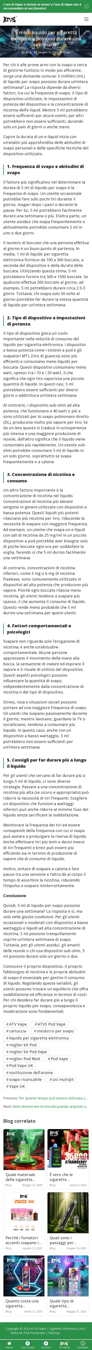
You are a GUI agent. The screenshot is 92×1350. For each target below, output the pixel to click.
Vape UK (17, 1086)
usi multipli (63, 1079)
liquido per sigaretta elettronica (39, 1038)
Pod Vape (59, 1058)
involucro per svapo (55, 1030)
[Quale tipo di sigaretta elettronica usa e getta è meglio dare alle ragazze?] (68, 1275)
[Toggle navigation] (86, 19)
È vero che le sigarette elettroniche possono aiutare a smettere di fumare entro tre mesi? (68, 1177)
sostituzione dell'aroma (31, 1072)
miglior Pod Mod (24, 1058)
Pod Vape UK (21, 1065)
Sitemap (54, 1333)
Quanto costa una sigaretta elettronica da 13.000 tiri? (22, 1304)
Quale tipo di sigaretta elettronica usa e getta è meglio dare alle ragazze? (68, 1304)
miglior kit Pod (23, 1044)
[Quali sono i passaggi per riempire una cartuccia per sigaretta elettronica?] (68, 1212)
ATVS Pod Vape (51, 1024)
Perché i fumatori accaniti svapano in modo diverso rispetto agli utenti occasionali (23, 1240)
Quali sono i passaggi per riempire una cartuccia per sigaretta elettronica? (62, 1240)
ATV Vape (18, 1024)
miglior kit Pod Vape (28, 1051)
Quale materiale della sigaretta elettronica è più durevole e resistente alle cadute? (21, 1177)
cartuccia (17, 1030)
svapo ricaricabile (25, 1079)
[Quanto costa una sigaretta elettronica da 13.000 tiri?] (24, 1275)
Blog (28, 52)
